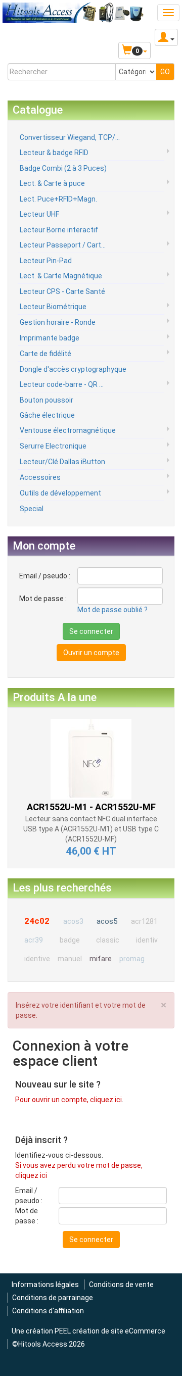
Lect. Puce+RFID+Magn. (58, 199)
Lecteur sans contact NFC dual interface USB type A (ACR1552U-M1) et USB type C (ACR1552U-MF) (91, 829)
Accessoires (40, 477)
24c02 (37, 921)
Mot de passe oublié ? (112, 610)
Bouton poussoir (46, 400)
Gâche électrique (47, 415)
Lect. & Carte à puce (52, 183)
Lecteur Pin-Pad (46, 261)
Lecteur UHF (39, 214)
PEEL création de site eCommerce (110, 1331)
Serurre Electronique (53, 446)
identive (37, 959)
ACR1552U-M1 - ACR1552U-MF (91, 807)
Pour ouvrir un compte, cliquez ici (68, 1100)
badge (70, 940)
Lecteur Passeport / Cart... (63, 245)
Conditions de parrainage (52, 1298)
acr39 (33, 940)
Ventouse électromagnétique (68, 430)
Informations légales (45, 1284)
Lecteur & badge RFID (54, 153)
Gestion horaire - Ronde (58, 322)
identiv (147, 940)
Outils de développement (60, 493)
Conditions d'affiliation (48, 1311)
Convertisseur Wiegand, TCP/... (70, 137)
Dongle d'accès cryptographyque (73, 369)
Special (31, 509)
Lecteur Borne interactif (59, 230)
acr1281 (144, 921)
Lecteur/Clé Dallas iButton (62, 462)
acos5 (107, 921)
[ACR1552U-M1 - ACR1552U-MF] (91, 758)
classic (107, 940)
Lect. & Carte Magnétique (61, 276)
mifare (100, 958)
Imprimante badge (49, 338)
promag (132, 959)
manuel (70, 959)
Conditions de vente (121, 1284)
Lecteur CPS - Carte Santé (62, 291)
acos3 (73, 921)
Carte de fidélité (45, 354)
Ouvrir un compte (91, 653)
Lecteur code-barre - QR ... (62, 384)
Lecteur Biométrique (53, 307)
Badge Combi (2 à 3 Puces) (63, 168)
